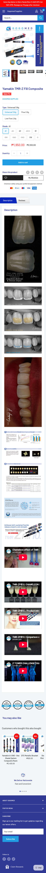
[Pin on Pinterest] (32, 172)
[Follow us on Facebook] (4, 859)
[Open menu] (3, 11)
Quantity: (6, 153)
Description (7, 200)
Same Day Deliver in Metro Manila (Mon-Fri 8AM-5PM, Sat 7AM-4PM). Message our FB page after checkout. (23, 3)
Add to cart (23, 162)
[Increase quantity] (27, 153)
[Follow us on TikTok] (13, 859)
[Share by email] (42, 172)
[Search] (40, 18)
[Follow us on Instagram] (9, 859)
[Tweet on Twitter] (37, 172)
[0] (41, 11)
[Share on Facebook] (28, 172)
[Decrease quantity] (14, 153)
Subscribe (10, 839)
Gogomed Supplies (10, 99)
